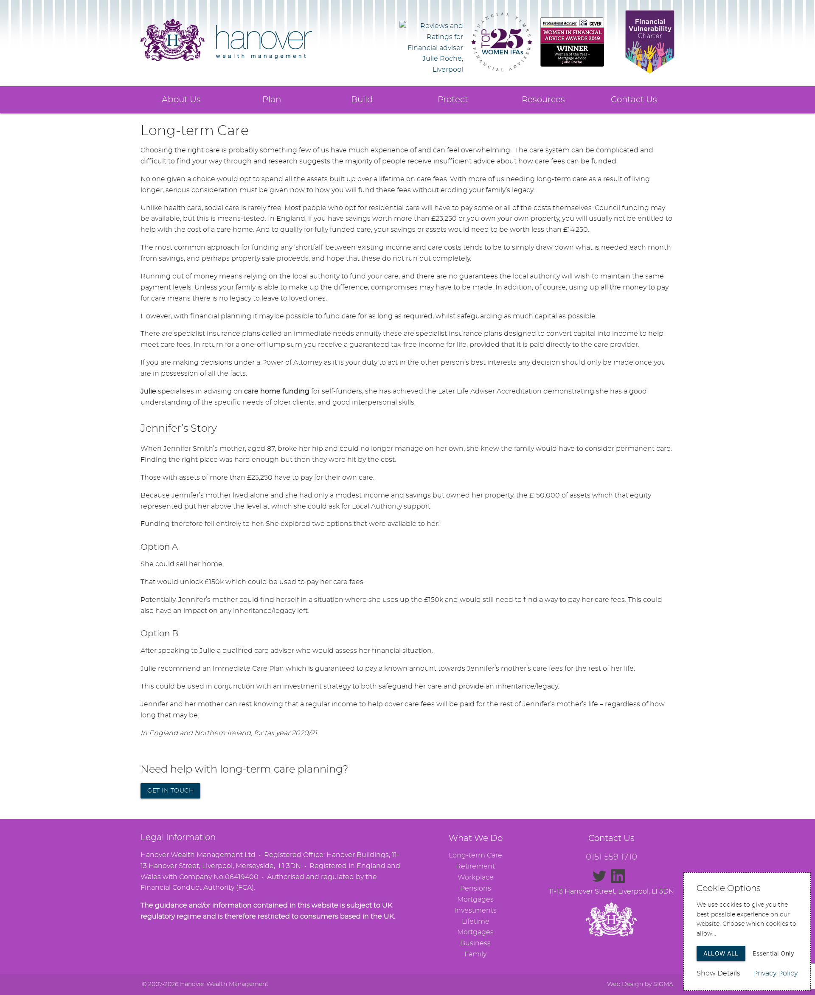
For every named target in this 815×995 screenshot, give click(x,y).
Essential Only (773, 953)
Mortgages (475, 899)
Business (475, 943)
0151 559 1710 (611, 857)
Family (475, 954)
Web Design (625, 984)
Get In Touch (170, 791)
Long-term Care (475, 855)
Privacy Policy (775, 973)
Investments (475, 910)
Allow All (721, 953)
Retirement (475, 866)
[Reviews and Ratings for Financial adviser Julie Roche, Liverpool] (431, 69)
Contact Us (634, 100)
